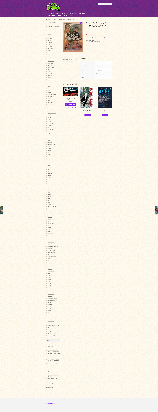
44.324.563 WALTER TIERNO (53, 29)
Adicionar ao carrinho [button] (70, 104)
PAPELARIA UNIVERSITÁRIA (53, 246)
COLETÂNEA (50, 75)
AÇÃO (49, 36)
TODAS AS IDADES (51, 312)
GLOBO (49, 146)
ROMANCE (49, 279)
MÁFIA (49, 198)
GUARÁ (49, 152)
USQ (48, 327)
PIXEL (49, 254)
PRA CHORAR (50, 264)
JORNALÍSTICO (50, 183)
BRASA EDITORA (51, 67)
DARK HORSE (50, 90)
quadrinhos (49, 387)
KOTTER (49, 190)
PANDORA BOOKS (51, 242)
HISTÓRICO (50, 161)
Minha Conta (65, 15)
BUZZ (49, 69)
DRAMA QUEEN (50, 102)
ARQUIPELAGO (50, 48)
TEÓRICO (49, 308)
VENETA (49, 329)
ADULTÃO (49, 40)
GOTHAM (49, 148)
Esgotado (87, 115)
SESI (48, 287)
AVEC (48, 54)
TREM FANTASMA (51, 321)
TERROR (49, 310)
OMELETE (49, 235)
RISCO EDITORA (51, 277)
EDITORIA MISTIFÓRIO (52, 113)
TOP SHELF (50, 317)
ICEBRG (49, 169)
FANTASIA (49, 127)
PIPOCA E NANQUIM (51, 252)
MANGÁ (49, 200)
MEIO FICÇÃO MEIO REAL (52, 206)
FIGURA (49, 140)
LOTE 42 (49, 196)
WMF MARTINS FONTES (52, 333)
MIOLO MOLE (50, 212)
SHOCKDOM (50, 289)
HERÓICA (49, 156)
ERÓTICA (49, 117)
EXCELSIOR (50, 125)
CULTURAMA (50, 88)
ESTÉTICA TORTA (51, 123)
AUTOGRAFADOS (73, 13)
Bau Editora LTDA (51, 61)
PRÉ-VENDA (50, 267)
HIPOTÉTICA (50, 158)
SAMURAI (49, 283)
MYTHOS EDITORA (51, 223)
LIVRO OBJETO (50, 194)
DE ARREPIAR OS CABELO (52, 94)
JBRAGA (49, 181)
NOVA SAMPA (50, 231)
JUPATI (49, 185)
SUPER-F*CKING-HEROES (52, 298)
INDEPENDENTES (83, 13)
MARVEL (49, 202)
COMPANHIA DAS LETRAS (52, 79)
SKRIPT (49, 292)
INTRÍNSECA (50, 177)
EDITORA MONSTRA (60, 13)
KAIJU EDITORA (50, 188)
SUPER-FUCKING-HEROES (52, 300)
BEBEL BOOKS (50, 63)
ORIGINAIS (52, 13)
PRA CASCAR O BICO (51, 262)
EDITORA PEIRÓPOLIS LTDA (53, 111)
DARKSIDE (49, 92)
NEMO (49, 225)
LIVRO (49, 192)
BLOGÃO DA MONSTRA (51, 15)
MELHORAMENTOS (51, 208)
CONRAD (49, 81)
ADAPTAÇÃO (50, 38)
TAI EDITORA (50, 304)
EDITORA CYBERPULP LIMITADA (53, 106)
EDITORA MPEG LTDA (51, 109)
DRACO (49, 100)
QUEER (49, 273)
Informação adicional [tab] (67, 59)
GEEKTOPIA (50, 142)
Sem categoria (50, 285)
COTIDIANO (50, 84)
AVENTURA (50, 56)
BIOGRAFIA (50, 65)
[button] (81, 23)
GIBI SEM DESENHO (51, 144)
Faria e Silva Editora (51, 129)
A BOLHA (49, 32)
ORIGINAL (49, 240)
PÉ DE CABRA (50, 248)
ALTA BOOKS (50, 46)
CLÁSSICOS (50, 73)
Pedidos (71, 15)
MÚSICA (49, 221)
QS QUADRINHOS (51, 271)
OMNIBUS (49, 237)
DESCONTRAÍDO (51, 96)
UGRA (49, 323)
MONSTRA (49, 219)
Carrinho (59, 15)
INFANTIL (49, 175)
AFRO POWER (50, 42)
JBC (48, 179)
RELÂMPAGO (50, 275)
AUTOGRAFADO (50, 52)
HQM (48, 163)
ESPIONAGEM (50, 121)
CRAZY (49, 86)
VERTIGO (49, 331)
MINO (49, 210)
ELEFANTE (49, 115)
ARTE (49, 50)
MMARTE (49, 215)
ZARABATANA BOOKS (51, 335)
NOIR (48, 229)
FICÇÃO (49, 133)
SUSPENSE (50, 302)
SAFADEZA (49, 281)
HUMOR (49, 165)
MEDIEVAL (49, 204)
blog (47, 387)
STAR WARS (50, 296)
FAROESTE (49, 131)
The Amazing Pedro (51, 378)
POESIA (49, 258)
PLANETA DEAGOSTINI (52, 256)
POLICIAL (49, 260)
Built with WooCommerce (51, 404)
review (52, 387)
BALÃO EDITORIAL (51, 59)
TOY (67, 13)
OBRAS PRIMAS (50, 233)
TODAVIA (49, 314)
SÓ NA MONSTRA (51, 294)
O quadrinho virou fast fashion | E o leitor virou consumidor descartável (54, 354)
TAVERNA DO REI (51, 306)
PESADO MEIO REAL (51, 250)
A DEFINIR (49, 34)
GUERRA (49, 154)
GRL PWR (49, 150)
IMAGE (49, 171)
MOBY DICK (50, 217)
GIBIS (47, 13)
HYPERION (49, 167)
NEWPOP (49, 227)
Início (49, 19)
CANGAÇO (49, 71)
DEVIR (49, 98)
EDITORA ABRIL (50, 104)
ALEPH (49, 44)
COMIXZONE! (50, 77)
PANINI (99, 41)
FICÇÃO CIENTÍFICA (53, 19)
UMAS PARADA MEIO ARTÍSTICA (53, 325)
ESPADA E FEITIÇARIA (51, 119)
